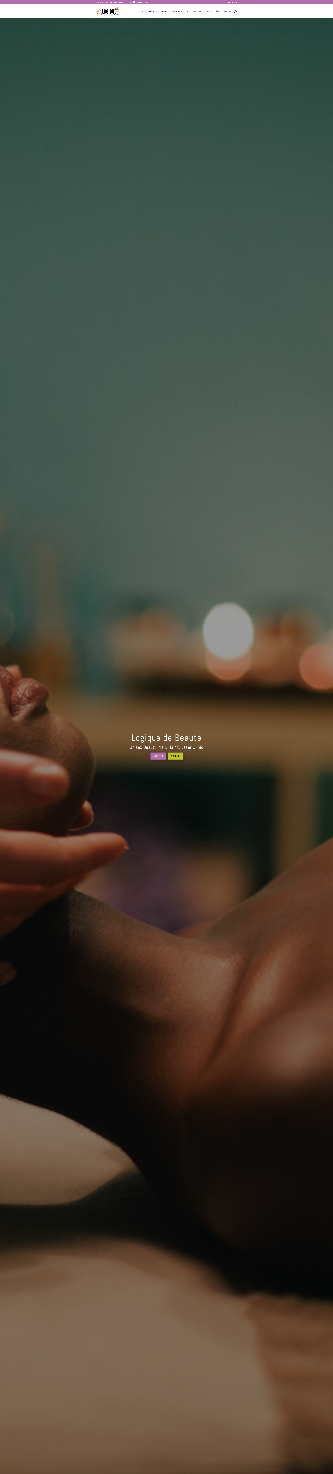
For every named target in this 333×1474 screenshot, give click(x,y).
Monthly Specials (180, 11)
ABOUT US (158, 756)
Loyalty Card (196, 11)
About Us (153, 11)
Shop (207, 11)
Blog (217, 11)
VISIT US (175, 756)
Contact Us (227, 11)
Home (143, 11)
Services (163, 11)
